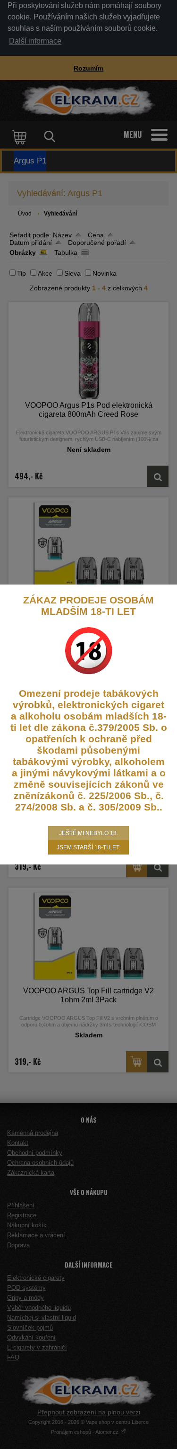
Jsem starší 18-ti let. (88, 847)
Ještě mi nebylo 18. (88, 833)
